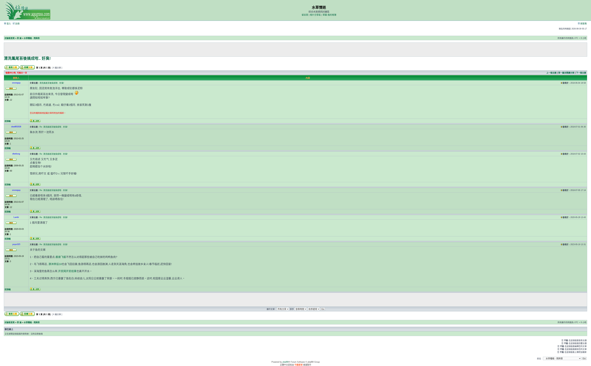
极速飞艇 (61, 257)
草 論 (19, 38)
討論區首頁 (10, 38)
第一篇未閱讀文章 (566, 73)
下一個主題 (581, 73)
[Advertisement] (295, 50)
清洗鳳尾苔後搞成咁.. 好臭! (27, 58)
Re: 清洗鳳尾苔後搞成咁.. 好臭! (54, 127)
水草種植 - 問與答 (32, 38)
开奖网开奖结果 (67, 271)
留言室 (305, 15)
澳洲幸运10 (55, 264)
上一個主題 (551, 73)
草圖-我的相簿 (329, 15)
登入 (8, 23)
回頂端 (8, 121)
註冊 (17, 23)
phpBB (286, 362)
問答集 (583, 23)
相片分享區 (315, 15)
